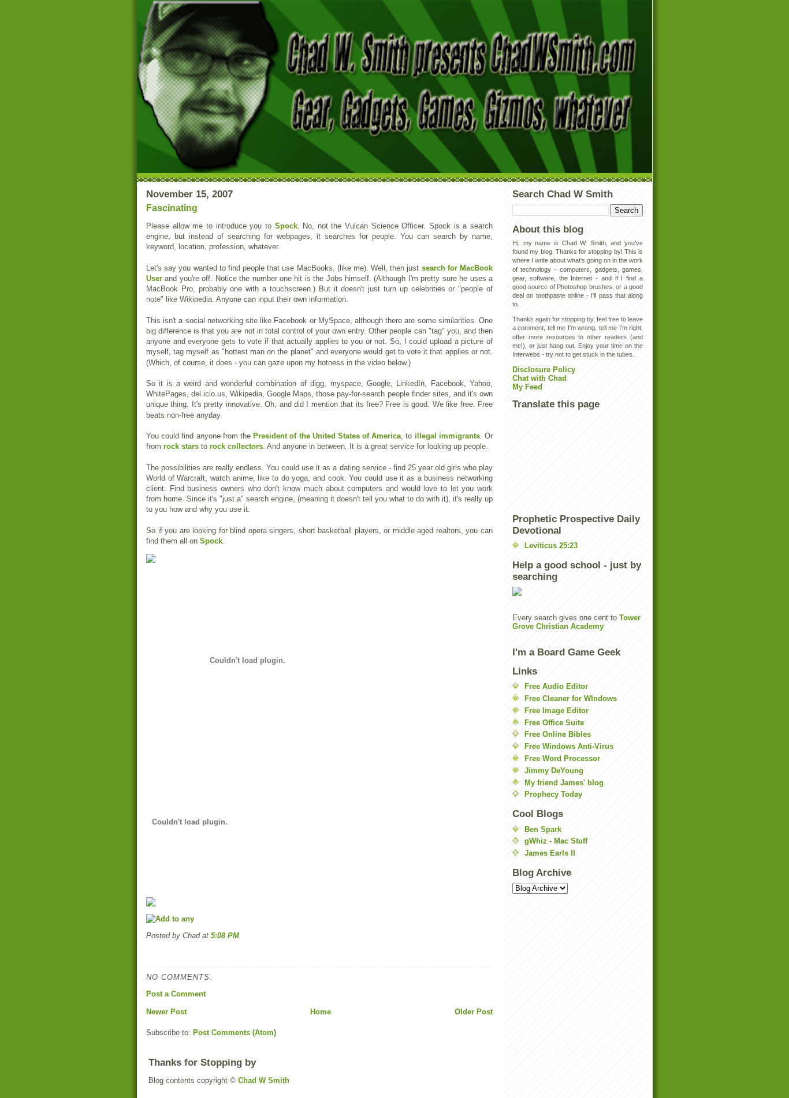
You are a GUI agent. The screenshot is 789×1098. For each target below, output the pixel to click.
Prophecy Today (553, 794)
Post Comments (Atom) (234, 1032)
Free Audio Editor (556, 686)
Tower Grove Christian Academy (576, 622)
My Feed (527, 387)
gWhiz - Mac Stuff (555, 841)
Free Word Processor (562, 758)
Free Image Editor (556, 710)
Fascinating (172, 208)
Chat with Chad (539, 378)
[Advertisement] (564, 461)
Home (320, 1011)
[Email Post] (147, 953)
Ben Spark (542, 829)
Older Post (474, 1011)
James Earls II (549, 853)
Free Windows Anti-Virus (568, 746)
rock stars (181, 446)
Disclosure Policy (543, 369)
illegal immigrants (447, 436)
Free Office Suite (554, 722)
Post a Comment (176, 994)
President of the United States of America (327, 436)
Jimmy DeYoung (553, 770)
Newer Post (166, 1011)
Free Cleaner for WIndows (570, 698)
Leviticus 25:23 (551, 545)
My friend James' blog (564, 782)
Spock (286, 226)
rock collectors (236, 446)
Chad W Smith (263, 1080)
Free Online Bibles (557, 734)
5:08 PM (225, 935)
